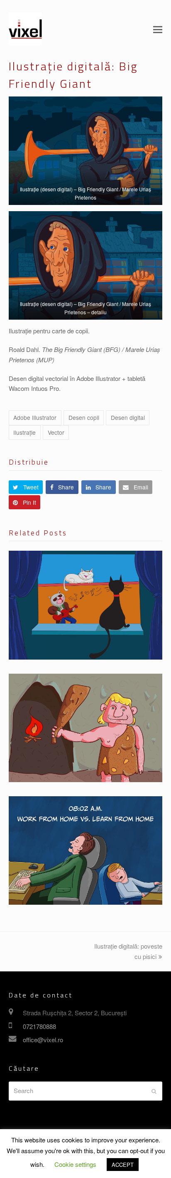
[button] (157, 29)
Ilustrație (24, 432)
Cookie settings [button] (75, 1164)
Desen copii (83, 417)
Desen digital (128, 417)
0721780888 (39, 1026)
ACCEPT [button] (123, 1164)
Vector (56, 432)
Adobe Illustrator (34, 417)
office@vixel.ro (43, 1039)
